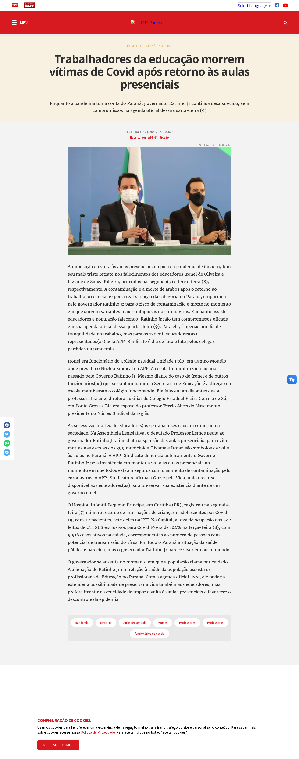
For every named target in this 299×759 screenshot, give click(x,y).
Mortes (162, 623)
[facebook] (277, 5)
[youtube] (285, 5)
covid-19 (106, 623)
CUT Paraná (147, 46)
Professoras (215, 623)
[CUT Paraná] (149, 22)
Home (131, 46)
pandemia (82, 623)
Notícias (165, 46)
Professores (187, 623)
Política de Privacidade (98, 732)
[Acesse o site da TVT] (15, 6)
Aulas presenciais (134, 623)
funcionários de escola (150, 634)
